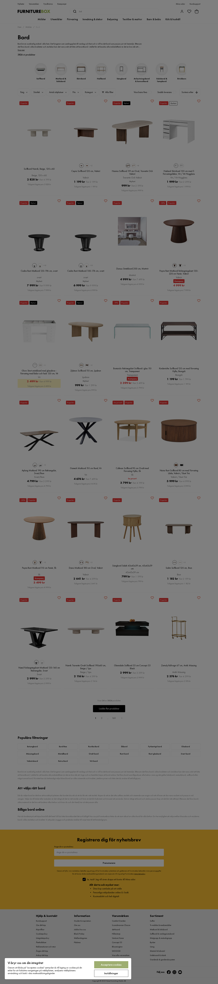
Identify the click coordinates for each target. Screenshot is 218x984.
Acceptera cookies (111, 964)
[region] (68, 968)
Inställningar (111, 973)
